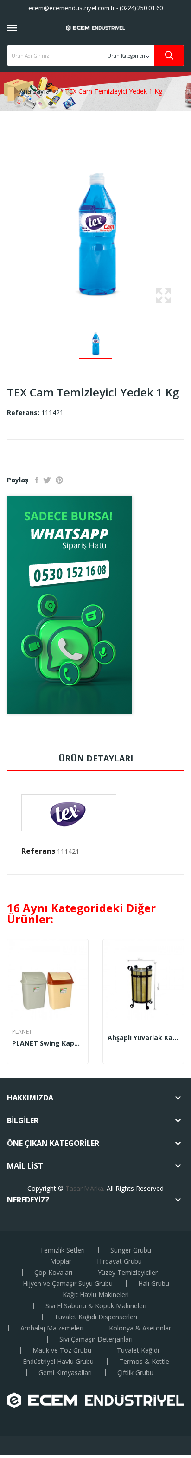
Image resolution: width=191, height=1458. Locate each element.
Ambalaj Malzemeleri (51, 1328)
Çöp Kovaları (53, 1272)
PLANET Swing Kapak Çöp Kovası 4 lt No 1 (47, 1043)
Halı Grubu (153, 1283)
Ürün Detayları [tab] (95, 758)
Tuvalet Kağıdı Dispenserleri (95, 1317)
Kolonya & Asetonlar (140, 1328)
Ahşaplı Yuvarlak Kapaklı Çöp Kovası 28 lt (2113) (143, 1038)
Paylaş (37, 480)
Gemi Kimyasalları (65, 1372)
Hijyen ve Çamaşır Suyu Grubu (68, 1283)
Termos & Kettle (144, 1361)
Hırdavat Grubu (119, 1261)
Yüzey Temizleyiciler (128, 1272)
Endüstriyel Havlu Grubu (58, 1361)
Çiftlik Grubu (135, 1372)
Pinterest (59, 480)
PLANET (22, 1032)
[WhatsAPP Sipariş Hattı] (95, 605)
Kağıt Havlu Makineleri (96, 1295)
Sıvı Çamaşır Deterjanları (96, 1339)
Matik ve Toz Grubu (61, 1350)
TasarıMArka (84, 1188)
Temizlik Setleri (62, 1250)
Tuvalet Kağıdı (138, 1350)
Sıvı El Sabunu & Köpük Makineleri (95, 1306)
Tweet (47, 480)
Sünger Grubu (130, 1250)
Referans (38, 851)
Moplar (60, 1261)
